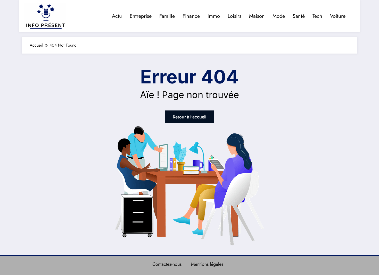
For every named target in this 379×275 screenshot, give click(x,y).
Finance (191, 16)
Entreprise (141, 16)
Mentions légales (207, 264)
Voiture (337, 16)
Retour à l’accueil (189, 116)
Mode (279, 16)
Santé (299, 16)
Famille (167, 16)
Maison (257, 16)
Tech (317, 16)
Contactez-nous (167, 264)
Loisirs (234, 16)
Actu (117, 16)
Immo (214, 16)
